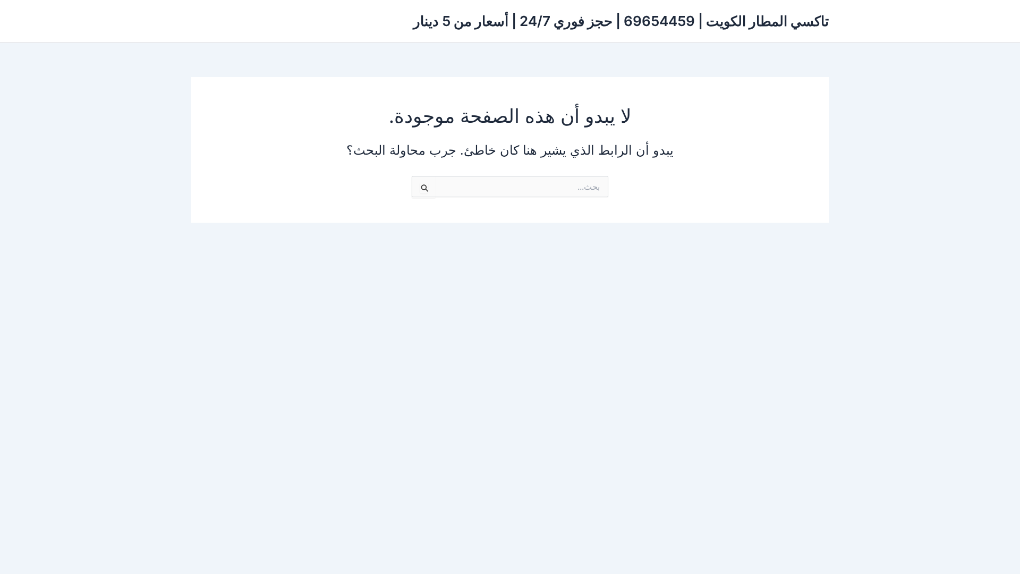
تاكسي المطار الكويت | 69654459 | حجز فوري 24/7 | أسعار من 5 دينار (621, 21)
